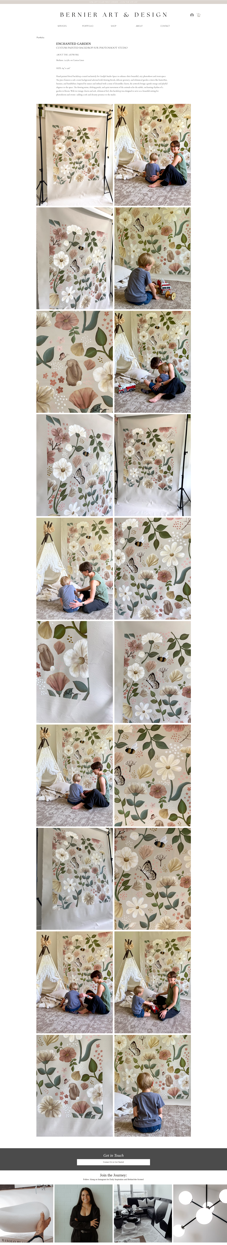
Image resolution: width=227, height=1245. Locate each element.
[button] (199, 15)
